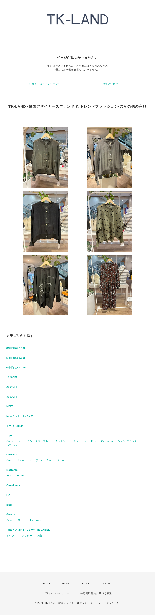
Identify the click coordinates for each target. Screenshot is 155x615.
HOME (46, 583)
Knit (93, 441)
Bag (9, 504)
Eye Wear (36, 520)
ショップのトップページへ (45, 83)
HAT (9, 495)
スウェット (79, 441)
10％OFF (12, 377)
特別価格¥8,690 (16, 358)
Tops (9, 435)
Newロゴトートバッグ (19, 416)
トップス (11, 535)
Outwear (12, 454)
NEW (9, 406)
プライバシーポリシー (56, 593)
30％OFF (12, 396)
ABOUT (66, 583)
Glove (21, 520)
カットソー (61, 441)
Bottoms (12, 470)
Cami (9, 441)
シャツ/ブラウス (127, 441)
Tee (20, 441)
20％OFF (12, 387)
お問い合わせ (110, 83)
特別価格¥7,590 (16, 348)
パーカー (61, 460)
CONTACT (106, 583)
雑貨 (39, 535)
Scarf (9, 520)
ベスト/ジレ (13, 445)
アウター (27, 535)
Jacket (21, 460)
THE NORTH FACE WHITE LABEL (28, 529)
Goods (10, 514)
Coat (9, 460)
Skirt (9, 475)
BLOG (85, 583)
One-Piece (13, 485)
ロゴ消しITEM (14, 425)
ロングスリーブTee (38, 441)
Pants (20, 475)
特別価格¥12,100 (16, 367)
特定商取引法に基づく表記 (96, 593)
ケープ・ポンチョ (40, 460)
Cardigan (107, 441)
